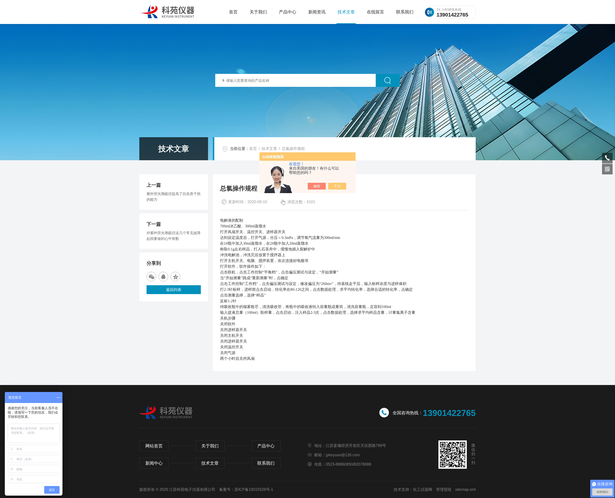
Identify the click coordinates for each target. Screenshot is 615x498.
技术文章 (346, 12)
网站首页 (154, 446)
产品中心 (287, 12)
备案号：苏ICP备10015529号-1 (246, 489)
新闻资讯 (317, 12)
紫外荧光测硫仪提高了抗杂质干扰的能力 (174, 197)
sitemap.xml (465, 489)
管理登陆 (443, 489)
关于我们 (258, 12)
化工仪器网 (422, 489)
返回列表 (173, 290)
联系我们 (404, 12)
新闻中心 (154, 463)
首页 (233, 12)
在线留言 (375, 12)
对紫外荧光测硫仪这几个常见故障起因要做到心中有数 (174, 236)
